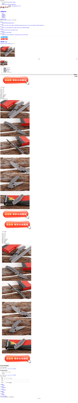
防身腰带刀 (11, 34)
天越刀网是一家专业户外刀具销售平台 (5, 43)
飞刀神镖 (22, 27)
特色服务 (2, 393)
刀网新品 (3, 14)
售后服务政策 (4, 387)
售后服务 (2, 386)
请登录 (11, 2)
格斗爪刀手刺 (19, 27)
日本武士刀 (26, 25)
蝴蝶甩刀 (10, 27)
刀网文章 (2, 41)
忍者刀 (32, 25)
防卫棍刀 (21, 25)
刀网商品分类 (3, 11)
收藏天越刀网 (2, 0)
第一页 (9, 368)
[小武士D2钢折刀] (7, 58)
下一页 (13, 368)
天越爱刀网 (8, 69)
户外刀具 (1, 24)
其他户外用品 (2, 33)
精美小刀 (1, 26)
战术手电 (17, 34)
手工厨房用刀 (38, 25)
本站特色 (3, 394)
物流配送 (2, 391)
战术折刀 (3, 27)
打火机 (20, 34)
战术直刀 (3, 25)
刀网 (2, 13)
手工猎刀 (29, 25)
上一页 (11, 368)
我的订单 (6, 4)
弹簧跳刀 (15, 27)
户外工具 (22, 34)
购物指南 (2, 384)
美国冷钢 (10, 32)
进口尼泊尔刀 (4, 32)
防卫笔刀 (13, 27)
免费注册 (14, 2)
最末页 (15, 368)
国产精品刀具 (42, 25)
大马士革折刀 (7, 27)
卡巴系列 (7, 32)
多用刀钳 (25, 27)
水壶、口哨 (14, 34)
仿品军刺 (15, 25)
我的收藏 (11, 4)
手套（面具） (7, 34)
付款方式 (3, 17)
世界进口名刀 (2, 31)
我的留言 (8, 4)
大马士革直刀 (7, 25)
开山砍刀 (10, 25)
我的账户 (3, 3)
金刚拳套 (28, 27)
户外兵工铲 (3, 34)
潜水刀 (24, 25)
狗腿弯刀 (3, 16)
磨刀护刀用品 (26, 34)
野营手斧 (34, 25)
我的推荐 (14, 4)
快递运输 (3, 392)
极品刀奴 (18, 25)
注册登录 (3, 385)
